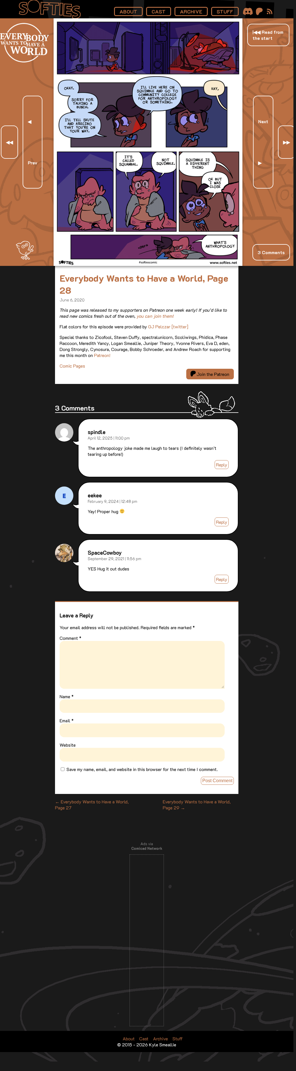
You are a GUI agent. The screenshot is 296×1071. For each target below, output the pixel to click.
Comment (70, 638)
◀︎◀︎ (9, 142)
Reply (221, 465)
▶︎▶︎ (286, 142)
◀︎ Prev (32, 142)
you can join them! (155, 316)
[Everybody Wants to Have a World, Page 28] (148, 264)
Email (67, 720)
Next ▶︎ (263, 142)
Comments (271, 252)
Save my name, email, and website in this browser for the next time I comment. (142, 769)
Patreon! (102, 355)
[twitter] (180, 326)
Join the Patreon (212, 374)
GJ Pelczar (159, 326)
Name (67, 696)
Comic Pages (72, 366)
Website (68, 745)
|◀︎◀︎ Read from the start (267, 35)
